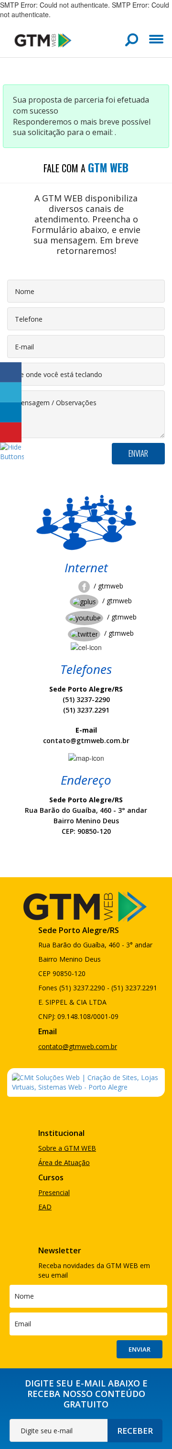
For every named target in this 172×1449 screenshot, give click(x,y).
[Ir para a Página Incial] (43, 39)
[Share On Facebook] (11, 372)
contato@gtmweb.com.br (77, 1046)
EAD (45, 1206)
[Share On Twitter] (11, 392)
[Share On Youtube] (11, 432)
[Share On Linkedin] (11, 412)
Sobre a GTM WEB (67, 1148)
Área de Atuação (64, 1162)
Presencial (54, 1192)
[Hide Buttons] (12, 451)
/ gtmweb (108, 585)
